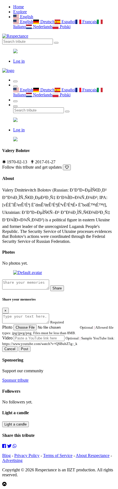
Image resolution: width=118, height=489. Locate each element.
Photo (7, 327)
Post (24, 349)
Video (7, 338)
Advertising (12, 460)
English (26, 16)
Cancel (9, 349)
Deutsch (46, 21)
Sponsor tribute (15, 380)
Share (57, 288)
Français (89, 21)
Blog (6, 455)
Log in (19, 61)
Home (18, 6)
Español (67, 21)
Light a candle (15, 424)
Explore (20, 11)
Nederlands (42, 26)
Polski (64, 26)
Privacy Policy (27, 455)
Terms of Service (57, 455)
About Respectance (92, 455)
